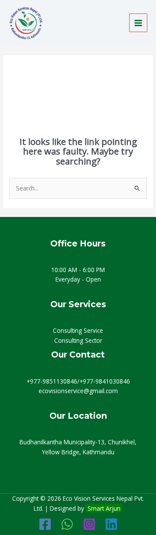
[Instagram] (89, 524)
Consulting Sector (78, 340)
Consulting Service (78, 330)
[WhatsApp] (67, 524)
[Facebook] (45, 524)
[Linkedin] (111, 524)
